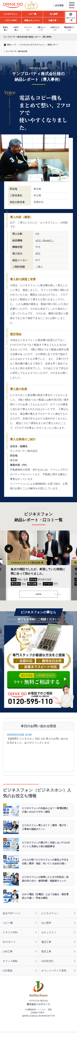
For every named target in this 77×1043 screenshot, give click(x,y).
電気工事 (46, 951)
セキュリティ (48, 932)
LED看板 (8, 970)
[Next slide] (68, 548)
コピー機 (8, 922)
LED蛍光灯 (47, 961)
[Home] (13, 5)
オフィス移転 (10, 961)
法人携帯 (46, 922)
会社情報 (59, 5)
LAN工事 (8, 951)
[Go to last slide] (8, 548)
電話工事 (46, 941)
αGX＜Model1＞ (44, 240)
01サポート (9, 941)
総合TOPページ (11, 913)
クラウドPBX (10, 932)
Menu (71, 8)
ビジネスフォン (50, 913)
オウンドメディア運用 (53, 970)
